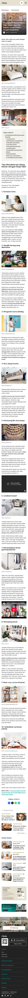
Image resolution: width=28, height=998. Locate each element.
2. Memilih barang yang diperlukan (14, 140)
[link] (8, 898)
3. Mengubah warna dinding (13, 142)
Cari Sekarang (14, 928)
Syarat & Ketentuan (5, 991)
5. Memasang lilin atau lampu (13, 146)
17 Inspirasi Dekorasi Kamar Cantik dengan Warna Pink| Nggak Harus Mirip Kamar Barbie (14, 792)
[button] (17, 944)
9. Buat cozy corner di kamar (13, 155)
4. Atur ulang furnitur (11, 144)
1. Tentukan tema (10, 139)
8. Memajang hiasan (11, 153)
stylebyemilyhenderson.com (11, 750)
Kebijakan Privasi (13, 991)
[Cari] (22, 3)
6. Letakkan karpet (10, 148)
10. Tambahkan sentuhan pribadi (14, 157)
